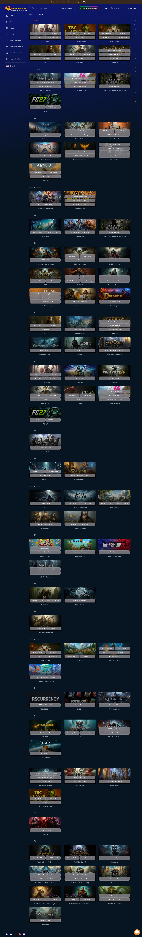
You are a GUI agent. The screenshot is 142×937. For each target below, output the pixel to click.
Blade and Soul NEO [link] (45, 208)
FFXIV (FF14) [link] (45, 41)
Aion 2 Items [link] (53, 173)
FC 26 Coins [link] (72, 395)
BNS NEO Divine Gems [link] (45, 204)
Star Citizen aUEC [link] (45, 753)
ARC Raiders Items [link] (114, 144)
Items (12, 28)
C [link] (35, 215)
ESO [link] (45, 62)
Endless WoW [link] (80, 334)
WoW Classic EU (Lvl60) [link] (80, 883)
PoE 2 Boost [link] (122, 652)
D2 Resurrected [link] (80, 264)
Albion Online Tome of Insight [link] (80, 135)
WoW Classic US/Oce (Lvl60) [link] (45, 883)
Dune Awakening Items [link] (45, 298)
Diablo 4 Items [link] (87, 277)
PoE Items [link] (122, 33)
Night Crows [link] (79, 605)
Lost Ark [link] (45, 507)
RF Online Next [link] (114, 709)
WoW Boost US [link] (53, 858)
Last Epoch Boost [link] (122, 503)
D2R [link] (45, 285)
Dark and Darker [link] (114, 285)
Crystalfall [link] (80, 236)
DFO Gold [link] (45, 260)
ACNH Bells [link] (122, 131)
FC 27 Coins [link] (37, 107)
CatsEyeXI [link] (45, 236)
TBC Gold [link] (72, 33)
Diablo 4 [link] (80, 285)
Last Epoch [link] (114, 507)
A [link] (35, 118)
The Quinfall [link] (114, 785)
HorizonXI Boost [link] (45, 475)
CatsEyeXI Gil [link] (37, 232)
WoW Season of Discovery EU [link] (80, 904)
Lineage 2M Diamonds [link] (45, 524)
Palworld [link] (80, 660)
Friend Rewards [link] (15, 40)
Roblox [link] (79, 709)
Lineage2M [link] (45, 528)
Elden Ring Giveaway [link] (114, 58)
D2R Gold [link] (72, 256)
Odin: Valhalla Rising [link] (45, 632)
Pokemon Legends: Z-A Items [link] (45, 677)
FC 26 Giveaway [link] (80, 399)
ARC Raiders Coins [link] (114, 148)
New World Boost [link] (53, 601)
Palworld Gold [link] (72, 656)
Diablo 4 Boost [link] (114, 260)
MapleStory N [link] (80, 556)
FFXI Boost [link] (79, 58)
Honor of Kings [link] (79, 480)
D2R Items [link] (87, 256)
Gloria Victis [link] (45, 452)
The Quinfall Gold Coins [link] (114, 781)
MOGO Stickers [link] (45, 548)
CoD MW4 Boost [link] (114, 86)
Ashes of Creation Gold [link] (79, 152)
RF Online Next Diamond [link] (114, 705)
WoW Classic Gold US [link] (45, 875)
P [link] (34, 639)
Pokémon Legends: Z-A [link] (45, 681)
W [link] (35, 841)
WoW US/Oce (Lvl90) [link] (45, 862)
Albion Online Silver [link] (80, 131)
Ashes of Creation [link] (80, 160)
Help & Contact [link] (15, 59)
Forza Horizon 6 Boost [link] (80, 86)
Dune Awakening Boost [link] (45, 302)
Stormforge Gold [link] (72, 733)
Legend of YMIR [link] (80, 528)
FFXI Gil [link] (72, 54)
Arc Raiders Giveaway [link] (114, 156)
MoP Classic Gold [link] (114, 896)
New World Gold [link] (37, 601)
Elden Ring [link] (114, 62)
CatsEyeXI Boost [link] (53, 232)
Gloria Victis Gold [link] (45, 448)
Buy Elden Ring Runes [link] (114, 54)
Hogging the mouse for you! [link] (19, 10)
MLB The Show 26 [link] (114, 556)
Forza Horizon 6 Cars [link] (80, 82)
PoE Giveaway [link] (122, 37)
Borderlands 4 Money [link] (80, 196)
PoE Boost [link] (106, 37)
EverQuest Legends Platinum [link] (114, 350)
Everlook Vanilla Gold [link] (45, 350)
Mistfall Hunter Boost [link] (45, 86)
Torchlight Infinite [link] (45, 785)
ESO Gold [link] (37, 54)
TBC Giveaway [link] (80, 37)
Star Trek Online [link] (114, 737)
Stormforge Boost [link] (87, 733)
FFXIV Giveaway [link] (53, 37)
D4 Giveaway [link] (88, 281)
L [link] (34, 486)
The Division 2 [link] (80, 785)
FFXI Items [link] (87, 54)
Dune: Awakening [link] (45, 306)
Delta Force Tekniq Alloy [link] (79, 302)
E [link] (34, 312)
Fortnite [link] (80, 382)
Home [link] (12, 16)
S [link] (34, 716)
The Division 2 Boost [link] (79, 781)
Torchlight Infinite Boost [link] (45, 781)
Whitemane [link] (114, 883)
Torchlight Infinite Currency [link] (45, 777)
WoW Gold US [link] (37, 858)
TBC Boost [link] (87, 33)
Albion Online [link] (80, 139)
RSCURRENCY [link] (45, 709)
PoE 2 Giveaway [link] (114, 656)
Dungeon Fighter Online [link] (45, 264)
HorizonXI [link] (45, 480)
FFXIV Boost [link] (53, 33)
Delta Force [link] (79, 306)
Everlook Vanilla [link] (45, 354)
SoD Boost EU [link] (87, 899)
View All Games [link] (66, 8)
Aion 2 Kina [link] (37, 173)
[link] (8, 8)
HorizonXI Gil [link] (37, 472)
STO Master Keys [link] (114, 733)
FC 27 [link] (45, 111)
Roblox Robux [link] (79, 705)
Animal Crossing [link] (114, 139)
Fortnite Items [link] (80, 378)
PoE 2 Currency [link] (107, 648)
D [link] (35, 243)
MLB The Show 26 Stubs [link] (114, 552)
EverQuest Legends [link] (114, 354)
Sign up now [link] (87, 2)
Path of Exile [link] (114, 41)
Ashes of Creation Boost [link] (80, 156)
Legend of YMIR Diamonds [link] (79, 524)
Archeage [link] (45, 139)
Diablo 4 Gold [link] (72, 277)
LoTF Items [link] (72, 503)
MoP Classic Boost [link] (114, 899)
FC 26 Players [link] (87, 395)
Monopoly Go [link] (45, 556)
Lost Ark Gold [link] (45, 503)
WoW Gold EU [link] (72, 858)
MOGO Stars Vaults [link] (45, 552)
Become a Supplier (16, 47)
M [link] (35, 535)
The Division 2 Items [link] (80, 777)
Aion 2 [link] (45, 181)
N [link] (35, 584)
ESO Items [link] (53, 54)
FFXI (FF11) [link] (80, 62)
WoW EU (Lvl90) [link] (80, 862)
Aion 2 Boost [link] (45, 176)
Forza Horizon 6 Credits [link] (79, 78)
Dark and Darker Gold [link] (114, 277)
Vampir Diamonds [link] (45, 830)
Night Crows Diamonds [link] (80, 601)
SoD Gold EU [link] (72, 899)
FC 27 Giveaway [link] (53, 107)
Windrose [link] (45, 925)
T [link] (35, 764)
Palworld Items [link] (87, 656)
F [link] (34, 361)
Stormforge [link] (79, 737)
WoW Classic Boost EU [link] (80, 879)
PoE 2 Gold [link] (106, 652)
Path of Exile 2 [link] (114, 660)
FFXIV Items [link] (37, 37)
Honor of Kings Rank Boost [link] (79, 475)
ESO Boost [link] (45, 58)
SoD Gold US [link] (37, 899)
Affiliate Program (16, 53)
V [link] (35, 813)
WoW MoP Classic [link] (114, 904)
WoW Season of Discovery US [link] (45, 904)
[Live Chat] (137, 932)
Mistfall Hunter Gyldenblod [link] (45, 82)
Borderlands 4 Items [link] (79, 200)
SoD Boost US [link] (53, 899)
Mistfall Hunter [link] (45, 90)
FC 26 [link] (80, 403)
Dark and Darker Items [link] (114, 281)
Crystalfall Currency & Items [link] (80, 232)
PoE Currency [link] (106, 33)
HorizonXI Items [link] (53, 472)
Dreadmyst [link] (114, 306)
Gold (12, 22)
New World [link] (45, 605)
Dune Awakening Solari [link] (45, 294)
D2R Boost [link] (80, 260)
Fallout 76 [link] (114, 382)
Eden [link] (80, 354)
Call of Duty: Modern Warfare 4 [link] (114, 90)
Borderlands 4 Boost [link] (79, 204)
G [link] (35, 431)
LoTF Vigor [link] (87, 503)
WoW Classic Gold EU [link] (80, 875)
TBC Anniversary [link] (79, 41)
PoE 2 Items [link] (122, 648)
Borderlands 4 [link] (80, 208)
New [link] (38, 69)
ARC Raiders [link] (114, 160)
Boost (12, 34)
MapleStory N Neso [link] (80, 552)
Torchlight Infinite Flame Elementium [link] (45, 774)
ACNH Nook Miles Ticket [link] (114, 135)
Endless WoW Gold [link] (80, 329)
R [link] (35, 688)
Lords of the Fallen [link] (80, 507)
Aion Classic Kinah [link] (45, 156)
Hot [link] (37, 20)
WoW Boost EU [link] (87, 858)
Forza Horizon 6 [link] (80, 90)
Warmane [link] (114, 862)
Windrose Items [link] (45, 920)
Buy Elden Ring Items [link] (114, 50)
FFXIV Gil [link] (37, 33)
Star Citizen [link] (45, 758)
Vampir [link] (45, 834)
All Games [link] (40, 14)
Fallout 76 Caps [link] (114, 378)
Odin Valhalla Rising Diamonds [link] (45, 628)
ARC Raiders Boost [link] (114, 152)
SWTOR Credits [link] (45, 733)
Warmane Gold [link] (114, 858)
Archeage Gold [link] (45, 135)
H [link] (35, 458)
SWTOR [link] (45, 737)
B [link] (35, 187)
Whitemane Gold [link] (114, 879)
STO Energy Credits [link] (114, 729)
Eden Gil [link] (79, 350)
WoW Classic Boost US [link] (45, 879)
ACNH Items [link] (107, 131)
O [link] (35, 611)
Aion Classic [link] (45, 160)
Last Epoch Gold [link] (106, 503)
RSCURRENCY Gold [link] (45, 705)
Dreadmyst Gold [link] (114, 302)
